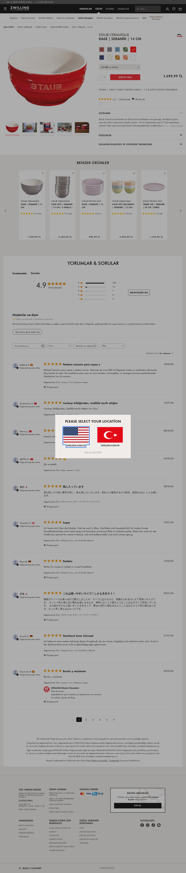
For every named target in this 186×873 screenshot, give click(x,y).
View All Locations (93, 452)
